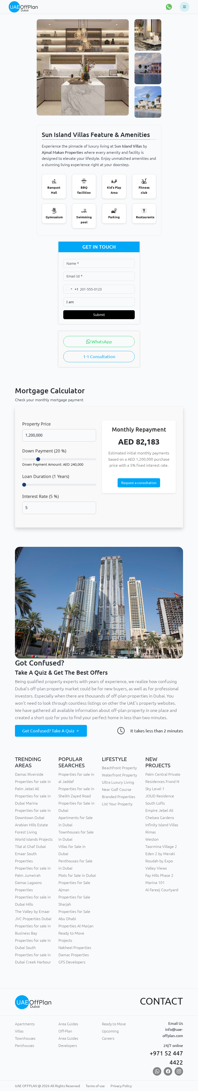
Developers (67, 1046)
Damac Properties (73, 955)
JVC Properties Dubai (33, 919)
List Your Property (117, 804)
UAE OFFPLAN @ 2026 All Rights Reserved (47, 1086)
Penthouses (24, 1046)
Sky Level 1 (154, 789)
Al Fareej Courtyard (161, 890)
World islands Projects (34, 839)
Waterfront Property (119, 775)
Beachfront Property (119, 768)
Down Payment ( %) (44, 451)
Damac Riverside (29, 774)
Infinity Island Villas (161, 825)
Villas (19, 1031)
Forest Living (26, 832)
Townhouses (25, 1038)
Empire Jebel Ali (159, 810)
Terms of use (95, 1086)
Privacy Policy (121, 1086)
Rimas (150, 832)
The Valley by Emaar (32, 911)
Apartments (25, 1024)
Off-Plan (65, 1031)
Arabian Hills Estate (31, 825)
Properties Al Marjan (75, 926)
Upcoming (110, 1031)
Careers (108, 1038)
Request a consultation (138, 483)
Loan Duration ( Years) (45, 476)
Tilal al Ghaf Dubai (30, 846)
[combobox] (71, 289)
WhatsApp (101, 341)
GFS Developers (71, 962)
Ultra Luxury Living (118, 782)
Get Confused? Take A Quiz (48, 730)
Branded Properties (118, 796)
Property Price (36, 424)
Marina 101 (155, 882)
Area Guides (68, 1024)
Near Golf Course (116, 789)
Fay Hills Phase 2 (159, 875)
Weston (152, 839)
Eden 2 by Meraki (160, 854)
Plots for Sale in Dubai (77, 875)
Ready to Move (114, 1024)
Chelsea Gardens (159, 817)
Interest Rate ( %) (40, 496)
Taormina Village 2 (161, 846)
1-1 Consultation (99, 356)
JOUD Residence (159, 796)
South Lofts (155, 803)
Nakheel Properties (74, 947)
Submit (99, 314)
